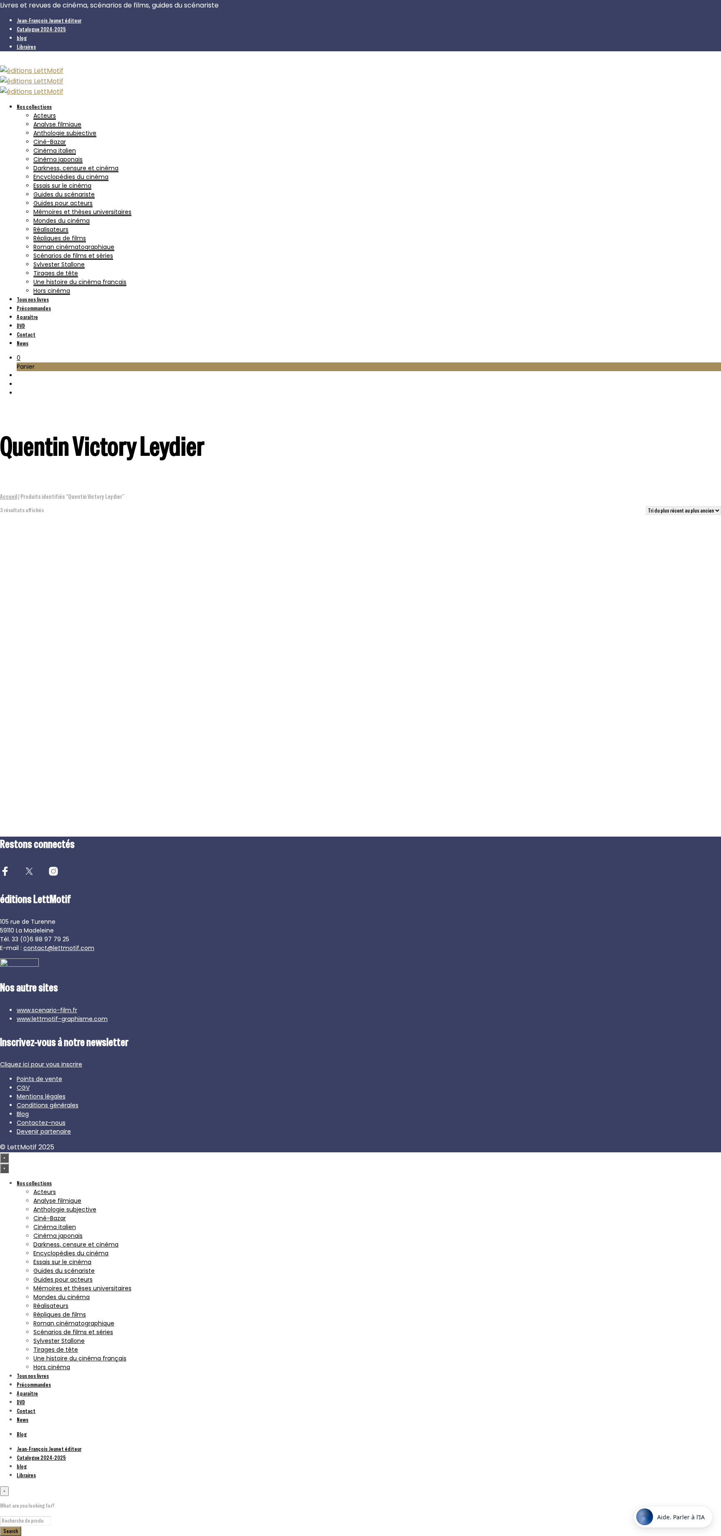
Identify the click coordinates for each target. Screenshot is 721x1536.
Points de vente (39, 1079)
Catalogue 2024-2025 (41, 29)
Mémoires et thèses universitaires (82, 212)
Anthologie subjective (64, 133)
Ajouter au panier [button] (29, 780)
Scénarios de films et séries (73, 255)
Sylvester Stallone (59, 264)
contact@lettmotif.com (58, 948)
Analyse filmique (57, 124)
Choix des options (217, 780)
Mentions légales (41, 1096)
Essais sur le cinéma (62, 185)
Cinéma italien (54, 150)
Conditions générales (47, 1105)
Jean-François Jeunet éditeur (49, 20)
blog (22, 38)
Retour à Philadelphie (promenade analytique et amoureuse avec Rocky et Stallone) (447, 758)
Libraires (26, 46)
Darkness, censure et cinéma (75, 168)
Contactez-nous (41, 1123)
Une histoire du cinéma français (79, 282)
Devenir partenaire (44, 1131)
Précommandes (34, 308)
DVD (21, 325)
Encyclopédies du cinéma (70, 177)
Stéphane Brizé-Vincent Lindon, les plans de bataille (266, 754)
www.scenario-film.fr (47, 1010)
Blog (23, 1114)
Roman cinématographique (73, 247)
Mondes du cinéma (61, 220)
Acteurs (44, 115)
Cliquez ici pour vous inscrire (41, 1064)
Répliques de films (59, 238)
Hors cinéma (51, 291)
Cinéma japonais (58, 159)
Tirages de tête (55, 273)
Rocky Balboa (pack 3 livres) (46, 754)
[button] (18, 358)
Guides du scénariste (64, 194)
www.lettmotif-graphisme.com (62, 1019)
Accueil (8, 496)
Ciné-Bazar (49, 142)
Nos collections (34, 107)
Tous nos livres (33, 299)
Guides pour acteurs (63, 203)
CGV (23, 1087)
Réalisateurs (50, 229)
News (22, 343)
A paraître (27, 317)
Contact (26, 334)
